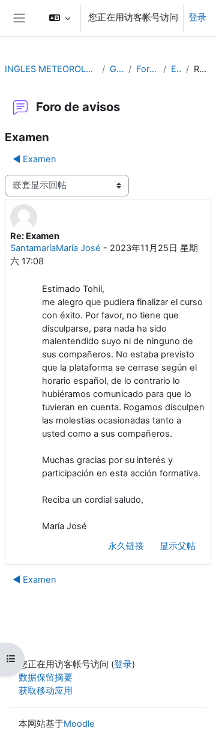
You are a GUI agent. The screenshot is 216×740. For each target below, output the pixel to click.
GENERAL (116, 69)
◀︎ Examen (34, 159)
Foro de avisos (147, 69)
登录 (197, 17)
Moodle (79, 723)
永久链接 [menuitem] (126, 546)
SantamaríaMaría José (55, 248)
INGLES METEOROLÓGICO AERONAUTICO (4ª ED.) (51, 69)
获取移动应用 (46, 690)
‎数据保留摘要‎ (46, 677)
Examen (176, 69)
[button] (59, 18)
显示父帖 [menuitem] (178, 546)
